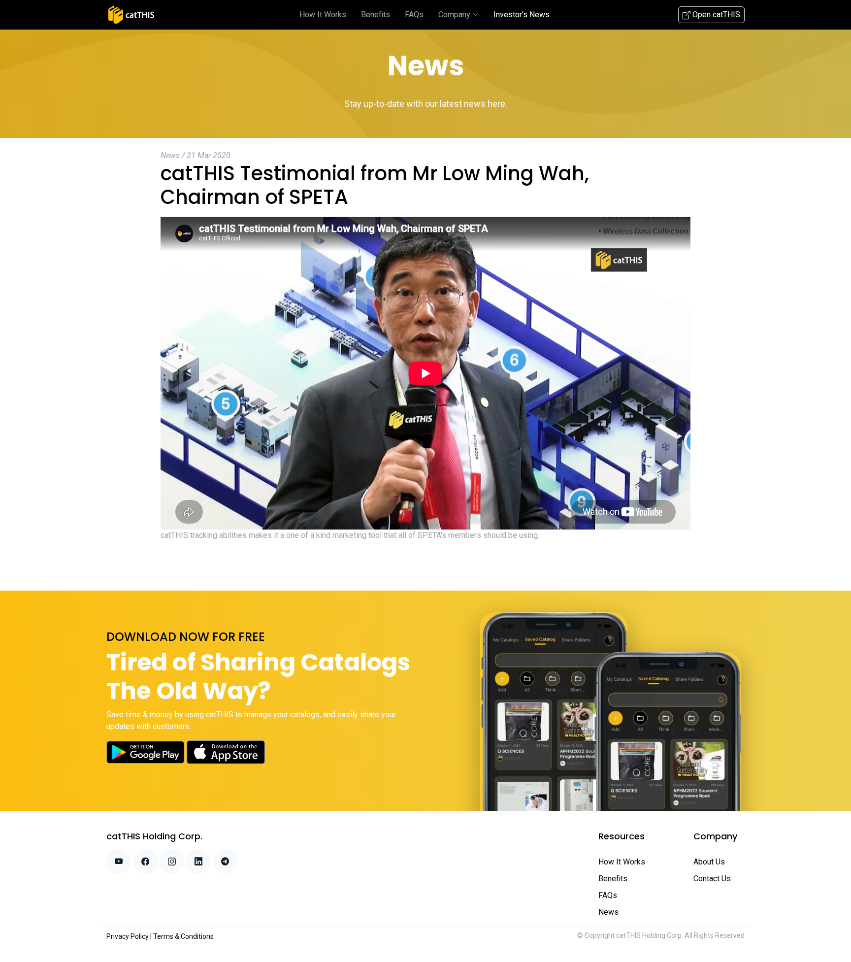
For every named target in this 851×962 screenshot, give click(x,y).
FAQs (414, 14)
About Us (709, 861)
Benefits (375, 14)
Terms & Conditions (183, 936)
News (608, 912)
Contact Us (712, 878)
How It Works (322, 14)
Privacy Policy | (129, 936)
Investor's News (521, 14)
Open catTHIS (715, 14)
